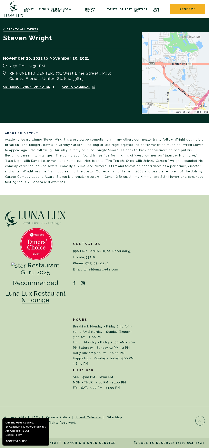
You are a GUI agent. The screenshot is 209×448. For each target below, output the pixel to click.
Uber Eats (156, 10)
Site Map (114, 417)
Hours (80, 320)
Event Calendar (89, 417)
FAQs (36, 417)
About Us (29, 10)
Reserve (187, 9)
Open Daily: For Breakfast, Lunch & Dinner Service (60, 443)
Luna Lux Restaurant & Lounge (35, 297)
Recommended (35, 283)
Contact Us (140, 10)
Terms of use (182, 112)
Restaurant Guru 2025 (40, 269)
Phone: (79, 263)
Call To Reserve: (171, 443)
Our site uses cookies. (26, 428)
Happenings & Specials (61, 10)
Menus (44, 9)
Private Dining (90, 10)
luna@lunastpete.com (101, 269)
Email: (78, 269)
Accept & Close (16, 441)
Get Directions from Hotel (26, 86)
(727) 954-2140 (97, 263)
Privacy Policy (58, 417)
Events (112, 9)
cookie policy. (14, 434)
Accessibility (15, 417)
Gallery (126, 9)
